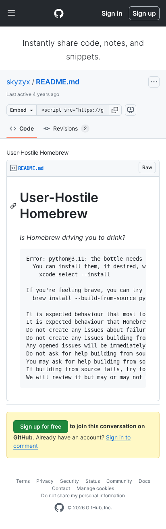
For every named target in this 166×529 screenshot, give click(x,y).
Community (119, 481)
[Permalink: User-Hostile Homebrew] (14, 205)
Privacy (45, 481)
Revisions (70, 128)
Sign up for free (40, 426)
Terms (23, 481)
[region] (83, 289)
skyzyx (18, 82)
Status (92, 481)
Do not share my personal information (83, 495)
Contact (61, 488)
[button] (115, 110)
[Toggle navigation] (11, 13)
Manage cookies (95, 488)
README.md (57, 82)
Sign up (144, 13)
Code (26, 128)
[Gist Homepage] (59, 13)
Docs (144, 481)
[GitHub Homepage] (59, 507)
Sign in (112, 13)
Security (69, 481)
